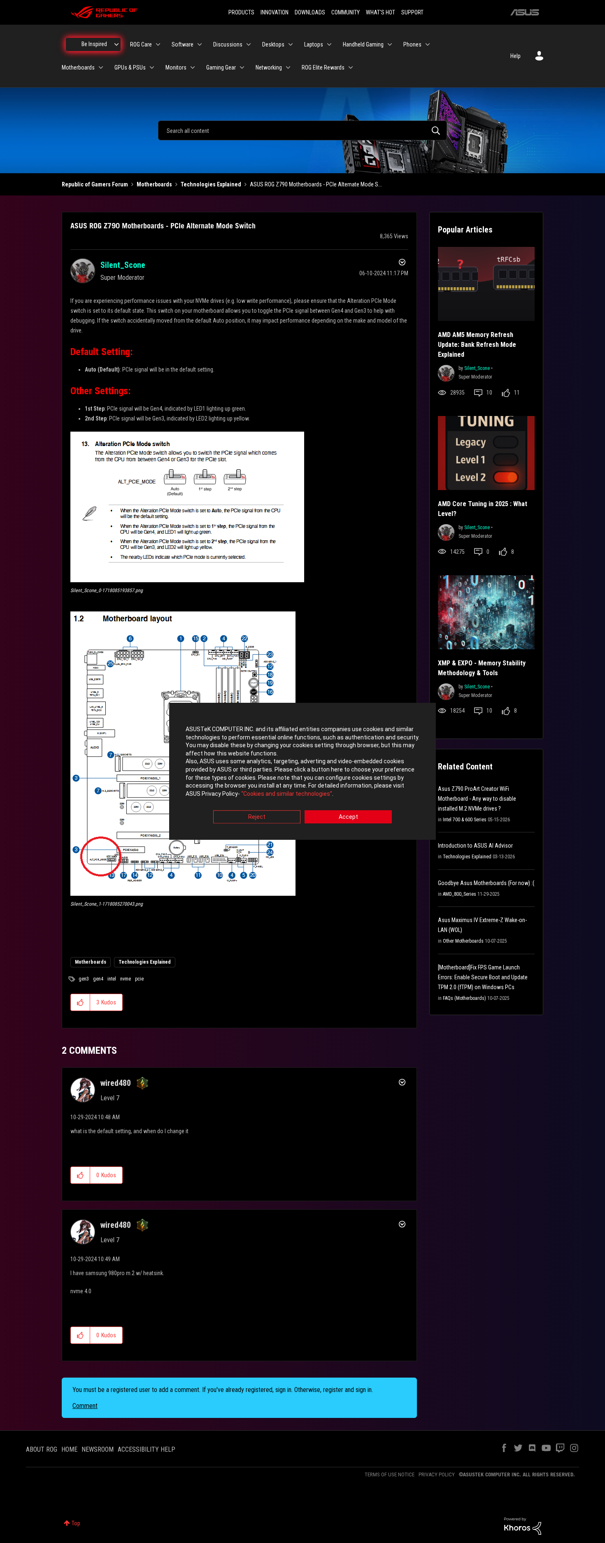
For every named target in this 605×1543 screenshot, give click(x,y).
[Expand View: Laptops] (329, 44)
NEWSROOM (97, 1449)
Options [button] (401, 263)
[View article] (486, 284)
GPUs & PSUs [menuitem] (130, 67)
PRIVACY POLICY (437, 1474)
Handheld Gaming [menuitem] (363, 44)
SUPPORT (412, 12)
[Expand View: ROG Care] (158, 44)
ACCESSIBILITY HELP (146, 1449)
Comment (85, 1406)
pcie (139, 979)
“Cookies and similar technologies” (286, 793)
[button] (187, 507)
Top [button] (76, 1523)
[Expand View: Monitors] (192, 67)
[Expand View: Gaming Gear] (242, 67)
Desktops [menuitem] (273, 44)
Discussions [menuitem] (227, 44)
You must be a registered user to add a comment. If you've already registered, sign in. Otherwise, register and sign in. (222, 1390)
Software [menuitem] (182, 44)
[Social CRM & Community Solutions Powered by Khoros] (522, 1525)
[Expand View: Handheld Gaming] (390, 44)
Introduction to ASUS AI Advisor (475, 845)
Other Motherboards (463, 941)
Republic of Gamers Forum (95, 184)
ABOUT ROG (41, 1449)
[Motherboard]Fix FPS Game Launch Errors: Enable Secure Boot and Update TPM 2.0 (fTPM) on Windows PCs (483, 977)
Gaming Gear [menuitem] (221, 67)
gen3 (84, 979)
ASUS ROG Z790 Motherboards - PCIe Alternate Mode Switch (163, 225)
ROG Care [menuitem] (141, 44)
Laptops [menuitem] (313, 44)
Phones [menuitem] (412, 44)
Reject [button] (256, 817)
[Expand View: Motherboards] (101, 67)
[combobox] (302, 130)
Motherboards (154, 184)
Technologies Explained (211, 184)
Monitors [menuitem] (175, 67)
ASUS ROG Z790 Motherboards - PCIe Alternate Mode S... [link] (316, 184)
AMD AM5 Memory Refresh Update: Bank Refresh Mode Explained (477, 344)
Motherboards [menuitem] (78, 67)
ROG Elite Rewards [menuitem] (323, 67)
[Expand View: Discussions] (248, 44)
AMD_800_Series (459, 894)
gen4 (98, 979)
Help (515, 56)
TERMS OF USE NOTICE (389, 1474)
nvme (125, 979)
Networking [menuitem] (269, 67)
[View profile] (446, 372)
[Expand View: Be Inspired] (116, 44)
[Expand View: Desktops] (290, 44)
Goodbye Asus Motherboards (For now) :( (486, 883)
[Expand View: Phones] (428, 44)
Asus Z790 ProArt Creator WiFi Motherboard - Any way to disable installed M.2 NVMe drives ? (477, 798)
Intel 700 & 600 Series (464, 820)
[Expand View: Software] (199, 44)
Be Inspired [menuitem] (94, 44)
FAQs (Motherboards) (464, 998)
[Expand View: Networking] (288, 67)
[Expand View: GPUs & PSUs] (152, 67)
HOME (69, 1449)
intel (111, 979)
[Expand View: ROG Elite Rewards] (351, 67)
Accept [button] (348, 817)
